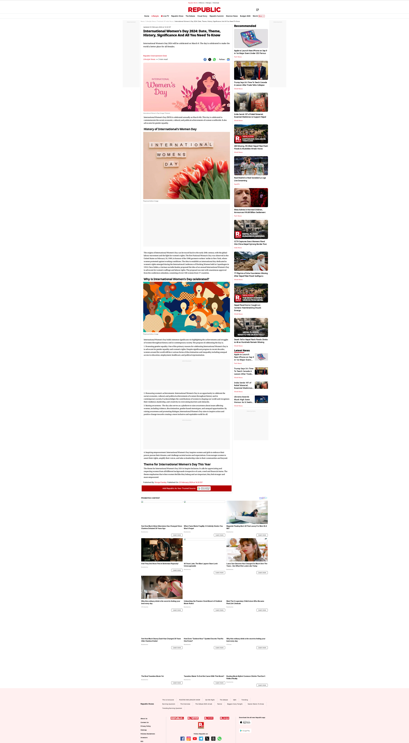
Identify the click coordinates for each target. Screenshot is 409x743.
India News (238, 248)
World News (238, 89)
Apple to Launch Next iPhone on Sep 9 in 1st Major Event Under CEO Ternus (250, 52)
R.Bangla (208, 3)
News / (143, 21)
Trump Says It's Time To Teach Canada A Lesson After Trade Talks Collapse (250, 83)
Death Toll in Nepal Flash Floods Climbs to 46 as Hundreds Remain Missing (251, 341)
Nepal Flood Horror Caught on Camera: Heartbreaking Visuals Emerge (247, 308)
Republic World (192, 3)
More (260, 16)
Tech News (238, 57)
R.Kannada (216, 3)
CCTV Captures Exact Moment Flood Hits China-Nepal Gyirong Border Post (250, 243)
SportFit (237, 184)
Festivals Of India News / (165, 21)
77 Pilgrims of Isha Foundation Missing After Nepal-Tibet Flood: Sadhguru (251, 274)
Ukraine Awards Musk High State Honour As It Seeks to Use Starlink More (243, 400)
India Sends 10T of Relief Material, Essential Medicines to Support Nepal (250, 115)
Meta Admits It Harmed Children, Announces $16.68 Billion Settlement (249, 211)
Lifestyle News (149, 59)
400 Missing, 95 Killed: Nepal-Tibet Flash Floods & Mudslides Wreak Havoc (251, 147)
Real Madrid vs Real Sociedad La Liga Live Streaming (250, 179)
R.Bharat (201, 3)
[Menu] (256, 9)
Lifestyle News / (151, 21)
